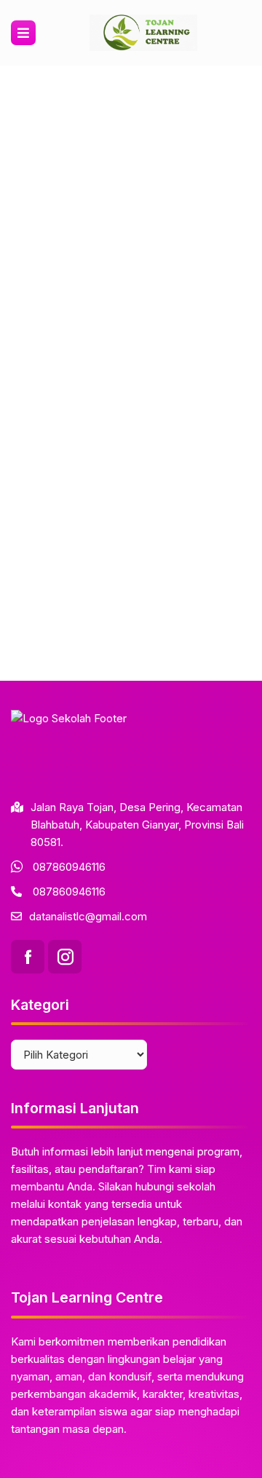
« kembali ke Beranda (65, 382)
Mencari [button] (219, 433)
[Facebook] (27, 956)
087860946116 (69, 867)
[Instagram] (65, 956)
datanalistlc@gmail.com (88, 916)
